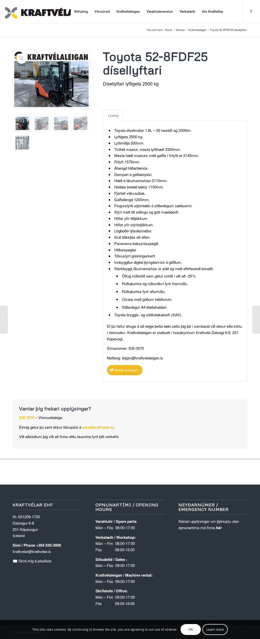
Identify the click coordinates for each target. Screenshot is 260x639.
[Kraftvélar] (43, 11)
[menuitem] (81, 11)
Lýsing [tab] (113, 115)
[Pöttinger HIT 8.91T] (256, 320)
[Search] (231, 11)
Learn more (215, 629)
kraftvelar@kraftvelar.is (32, 551)
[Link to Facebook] (251, 11)
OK (190, 629)
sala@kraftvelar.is (98, 427)
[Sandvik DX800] (4, 320)
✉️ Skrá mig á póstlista (32, 560)
